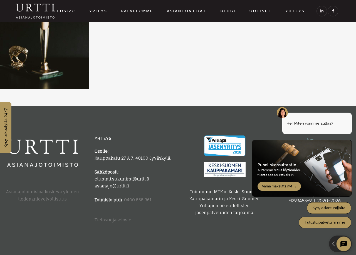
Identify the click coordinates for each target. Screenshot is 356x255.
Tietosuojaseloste (113, 219)
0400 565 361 (138, 199)
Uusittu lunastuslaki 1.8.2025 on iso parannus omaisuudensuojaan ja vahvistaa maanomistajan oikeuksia (42, 44)
